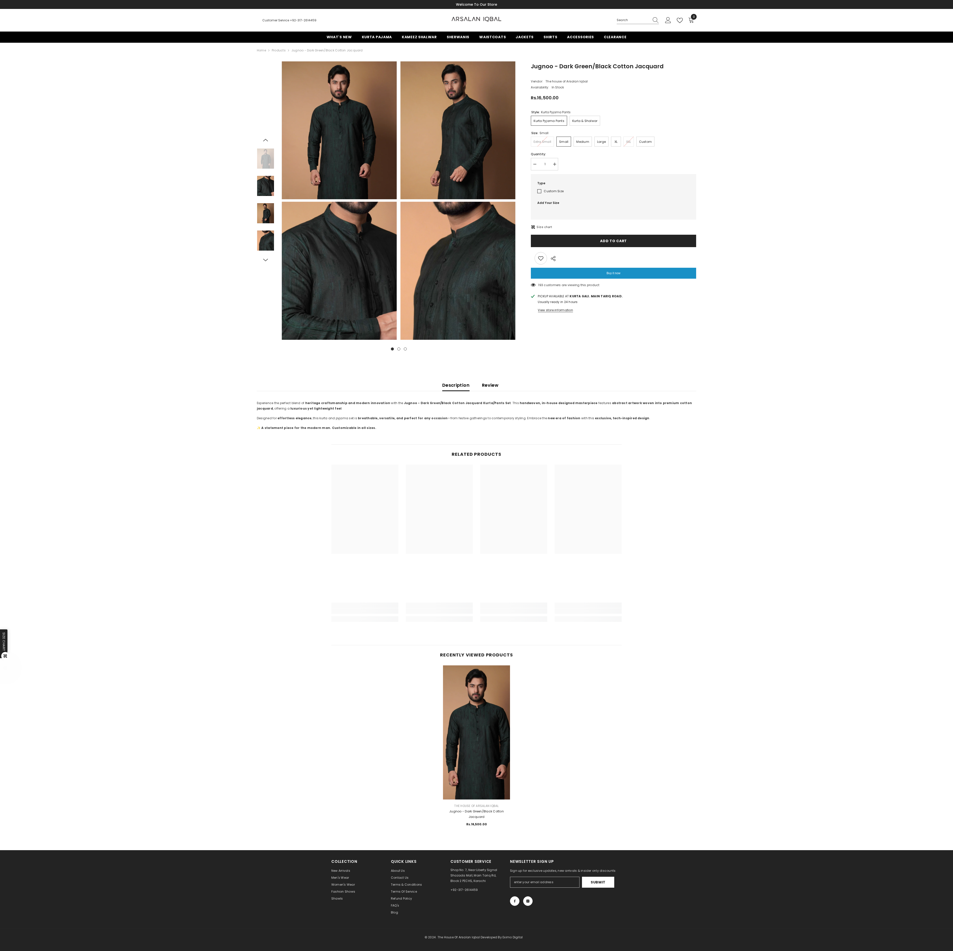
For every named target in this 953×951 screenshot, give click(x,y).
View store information (555, 310)
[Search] (638, 20)
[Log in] (668, 20)
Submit (598, 882)
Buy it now (613, 273)
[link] (364, 611)
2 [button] (398, 348)
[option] (339, 200)
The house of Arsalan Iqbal (566, 81)
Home (261, 50)
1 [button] (392, 348)
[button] (265, 140)
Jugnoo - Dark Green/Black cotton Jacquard (476, 814)
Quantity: (538, 154)
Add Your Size (548, 203)
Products (279, 50)
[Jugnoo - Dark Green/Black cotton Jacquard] (476, 705)
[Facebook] (514, 901)
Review (490, 385)
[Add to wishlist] (541, 258)
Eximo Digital (513, 937)
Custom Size (554, 191)
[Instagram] (528, 901)
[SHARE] (551, 259)
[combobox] (633, 20)
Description (456, 385)
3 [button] (405, 348)
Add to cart (612, 240)
